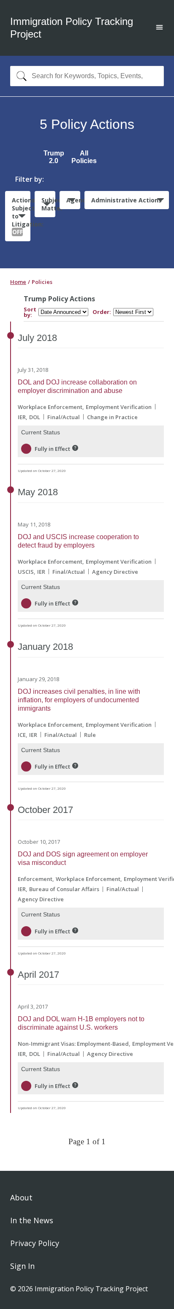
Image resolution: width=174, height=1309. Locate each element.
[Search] (19, 76)
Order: (101, 312)
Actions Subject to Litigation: (21, 216)
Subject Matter (48, 204)
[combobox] (87, 76)
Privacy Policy (34, 1243)
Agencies (73, 200)
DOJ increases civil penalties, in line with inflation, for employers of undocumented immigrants (79, 700)
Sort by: (30, 312)
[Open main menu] (159, 28)
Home (18, 282)
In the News (31, 1220)
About (21, 1197)
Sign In (22, 1266)
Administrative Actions (126, 200)
